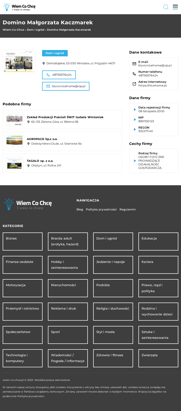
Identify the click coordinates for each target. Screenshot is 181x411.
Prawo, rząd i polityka (152, 288)
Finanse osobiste (19, 262)
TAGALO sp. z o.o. (40, 161)
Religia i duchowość (112, 308)
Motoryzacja (16, 285)
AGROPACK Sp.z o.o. (42, 139)
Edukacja (149, 238)
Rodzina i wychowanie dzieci (157, 311)
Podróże (103, 285)
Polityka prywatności (101, 209)
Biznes (11, 238)
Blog (80, 209)
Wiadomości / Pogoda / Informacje (67, 358)
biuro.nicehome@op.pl (68, 86)
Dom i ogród (55, 53)
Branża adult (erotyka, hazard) (64, 241)
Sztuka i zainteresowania (155, 335)
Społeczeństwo (18, 332)
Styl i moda (105, 332)
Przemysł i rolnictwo (22, 308)
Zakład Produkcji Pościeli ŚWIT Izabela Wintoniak (65, 117)
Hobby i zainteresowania (64, 265)
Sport (55, 332)
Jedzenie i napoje (110, 262)
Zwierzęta (150, 355)
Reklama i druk (63, 308)
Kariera (147, 262)
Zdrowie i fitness (109, 355)
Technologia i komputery (17, 358)
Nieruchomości (63, 285)
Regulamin (127, 209)
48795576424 (62, 74)
